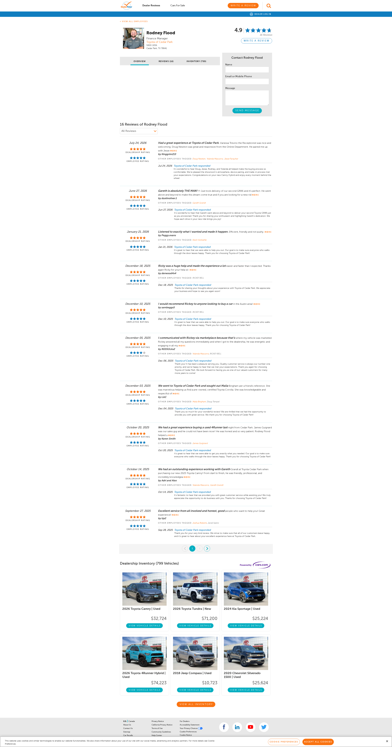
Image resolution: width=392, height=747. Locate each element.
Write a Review (243, 5)
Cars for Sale (177, 5)
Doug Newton (199, 159)
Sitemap (126, 732)
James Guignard (200, 443)
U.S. (125, 721)
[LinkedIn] (237, 727)
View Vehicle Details (145, 626)
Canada (131, 721)
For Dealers (184, 721)
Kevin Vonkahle (199, 240)
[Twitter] (264, 727)
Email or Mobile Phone (238, 76)
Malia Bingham (199, 402)
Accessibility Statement (189, 725)
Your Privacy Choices (189, 728)
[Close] (387, 741)
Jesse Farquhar (231, 159)
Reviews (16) (166, 61)
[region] (196, 741)
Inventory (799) (196, 61)
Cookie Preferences (188, 732)
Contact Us (128, 728)
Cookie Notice (186, 735)
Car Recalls (128, 735)
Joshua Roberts (199, 523)
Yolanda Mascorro (215, 159)
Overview (140, 61)
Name (228, 65)
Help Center (157, 735)
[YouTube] (250, 727)
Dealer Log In (262, 14)
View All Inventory (196, 704)
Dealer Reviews (151, 5)
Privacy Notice (158, 721)
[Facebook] (224, 727)
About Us (127, 725)
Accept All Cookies (318, 742)
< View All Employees (134, 22)
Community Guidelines (161, 732)
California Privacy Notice (162, 725)
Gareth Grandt (199, 203)
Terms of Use (157, 728)
